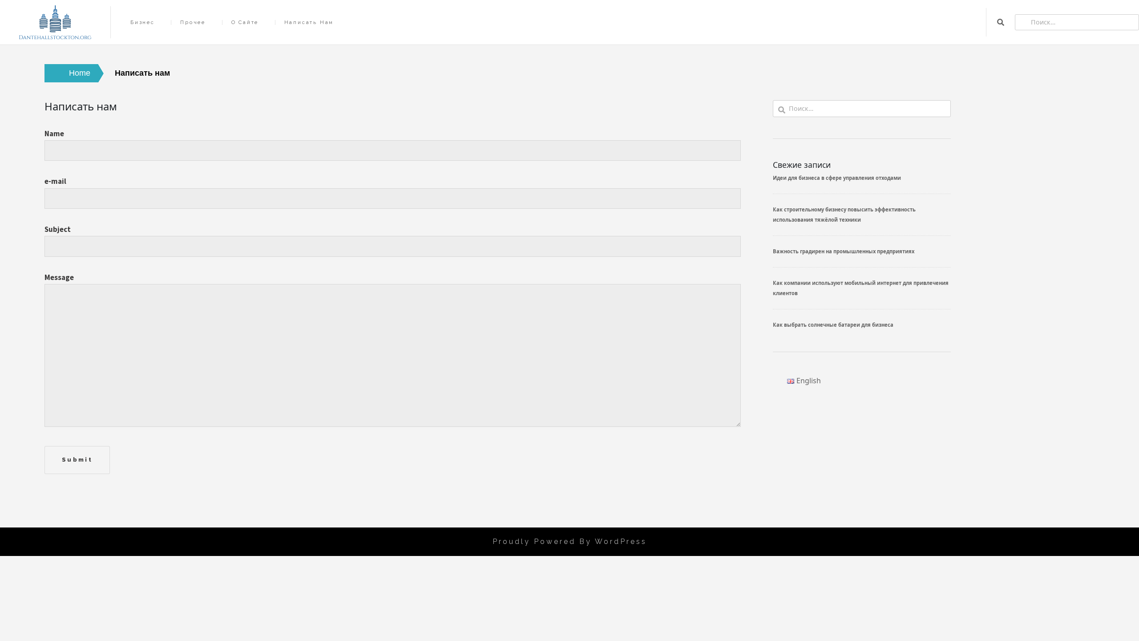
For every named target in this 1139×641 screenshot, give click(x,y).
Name (54, 133)
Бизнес (142, 22)
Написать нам (309, 22)
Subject (57, 229)
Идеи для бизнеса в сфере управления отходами (837, 177)
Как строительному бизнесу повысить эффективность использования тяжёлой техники (844, 214)
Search (1000, 22)
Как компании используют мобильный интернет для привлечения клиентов (861, 288)
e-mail (55, 181)
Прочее (193, 22)
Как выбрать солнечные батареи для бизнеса (833, 324)
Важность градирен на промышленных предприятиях (843, 251)
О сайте (245, 22)
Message (59, 277)
